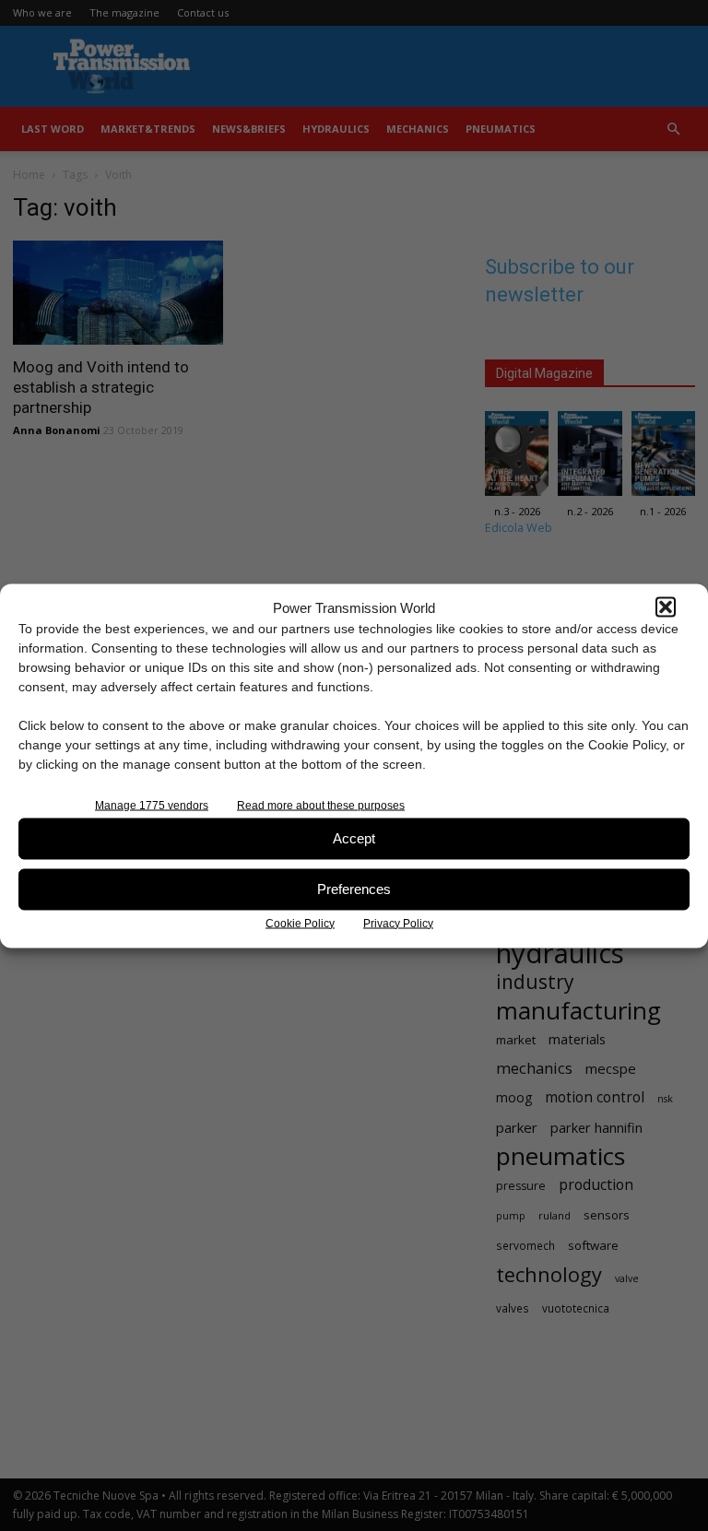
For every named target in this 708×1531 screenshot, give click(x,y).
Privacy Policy (398, 922)
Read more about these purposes (321, 804)
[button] (665, 607)
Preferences (354, 889)
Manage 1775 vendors (151, 804)
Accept (354, 838)
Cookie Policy (300, 922)
